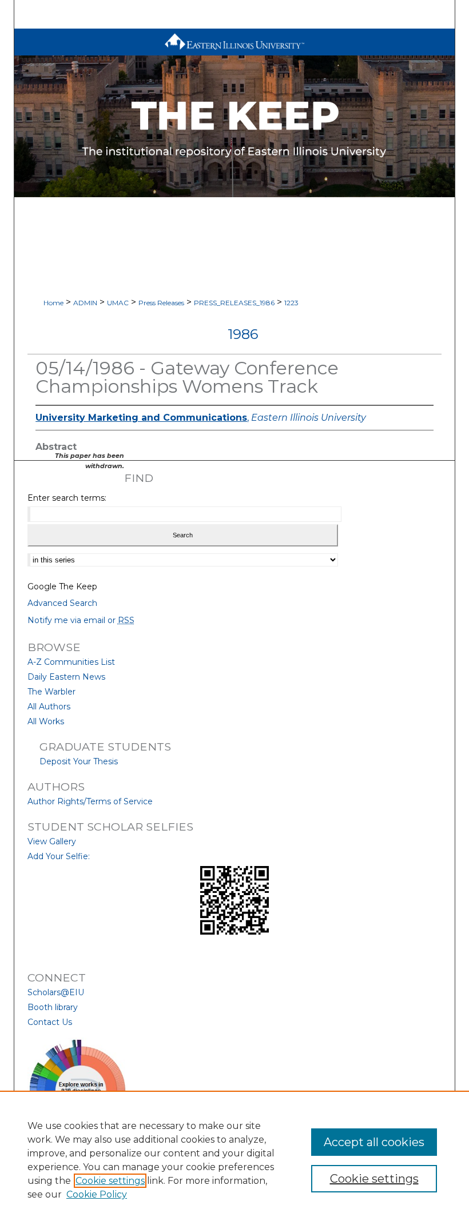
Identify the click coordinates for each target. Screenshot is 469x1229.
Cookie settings (110, 1180)
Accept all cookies (374, 1142)
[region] (234, 1160)
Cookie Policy (96, 1194)
